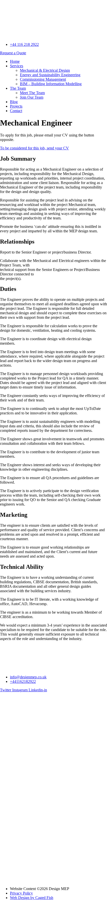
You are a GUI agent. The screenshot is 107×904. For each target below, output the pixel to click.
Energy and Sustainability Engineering (50, 75)
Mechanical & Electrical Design (45, 70)
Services (16, 66)
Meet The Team (32, 93)
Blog (14, 102)
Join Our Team (31, 97)
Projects (16, 106)
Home (15, 61)
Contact (16, 111)
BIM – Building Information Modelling (51, 84)
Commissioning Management (43, 79)
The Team (18, 88)
